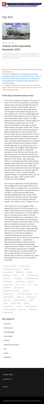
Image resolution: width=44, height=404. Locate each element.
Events (6, 353)
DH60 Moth (6, 288)
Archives (7, 340)
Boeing (29, 272)
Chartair (31, 281)
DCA (29, 285)
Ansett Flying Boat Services (12, 269)
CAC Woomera (20, 281)
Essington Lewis (8, 294)
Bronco (16, 275)
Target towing (7, 312)
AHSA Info (7, 324)
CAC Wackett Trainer (31, 278)
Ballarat (26, 269)
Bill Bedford (19, 272)
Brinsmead (6, 275)
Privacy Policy (8, 374)
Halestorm (20, 297)
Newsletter (7, 357)
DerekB (4, 43)
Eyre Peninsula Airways (24, 294)
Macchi (31, 300)
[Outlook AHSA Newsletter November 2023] (22, 31)
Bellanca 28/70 (8, 272)
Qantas (19, 306)
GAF (36, 294)
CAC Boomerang (32, 275)
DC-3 (23, 285)
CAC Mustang (17, 278)
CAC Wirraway (7, 281)
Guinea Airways (8, 297)
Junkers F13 (7, 300)
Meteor (5, 303)
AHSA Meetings (9, 332)
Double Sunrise (19, 288)
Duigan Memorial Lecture (11, 291)
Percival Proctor (8, 306)
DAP (17, 285)
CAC (23, 275)
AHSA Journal (8, 328)
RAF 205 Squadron (31, 306)
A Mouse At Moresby (10, 266)
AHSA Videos (8, 336)
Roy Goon (22, 309)
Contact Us (7, 379)
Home (5, 387)
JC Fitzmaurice (31, 297)
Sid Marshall (33, 309)
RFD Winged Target (9, 309)
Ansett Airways (25, 266)
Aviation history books (11, 345)
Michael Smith (15, 303)
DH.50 (36, 285)
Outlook (26, 303)
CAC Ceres (6, 278)
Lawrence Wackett (20, 300)
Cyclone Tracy (7, 285)
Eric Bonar (26, 291)
